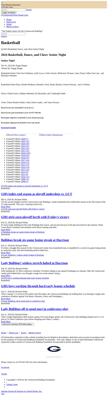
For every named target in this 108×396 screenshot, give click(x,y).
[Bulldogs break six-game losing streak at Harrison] (23, 232)
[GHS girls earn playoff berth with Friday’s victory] (23, 209)
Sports (9, 24)
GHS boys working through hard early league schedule (38, 286)
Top (2, 394)
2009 (25, 179)
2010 (25, 177)
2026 (24, 139)
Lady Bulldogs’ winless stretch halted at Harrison (34, 263)
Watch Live (11, 22)
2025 (25, 141)
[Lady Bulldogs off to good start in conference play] (23, 301)
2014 (25, 167)
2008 (24, 181)
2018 (25, 158)
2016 (25, 162)
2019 (25, 155)
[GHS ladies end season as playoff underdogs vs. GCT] (24, 186)
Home (8, 19)
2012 (24, 172)
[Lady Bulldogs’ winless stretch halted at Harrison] (22, 255)
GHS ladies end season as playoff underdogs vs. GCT (36, 194)
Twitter (4, 374)
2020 (25, 153)
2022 (25, 148)
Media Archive (12, 27)
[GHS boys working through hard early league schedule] (25, 278)
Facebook (5, 367)
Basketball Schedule (8, 128)
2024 (25, 143)
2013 (25, 170)
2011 (24, 174)
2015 (25, 165)
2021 (25, 151)
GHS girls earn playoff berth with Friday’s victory (35, 217)
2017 (25, 160)
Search (29, 10)
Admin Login (12, 384)
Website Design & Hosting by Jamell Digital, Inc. (21, 391)
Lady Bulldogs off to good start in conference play (34, 309)
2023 (25, 146)
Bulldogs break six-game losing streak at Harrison (35, 240)
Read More (5, 206)
